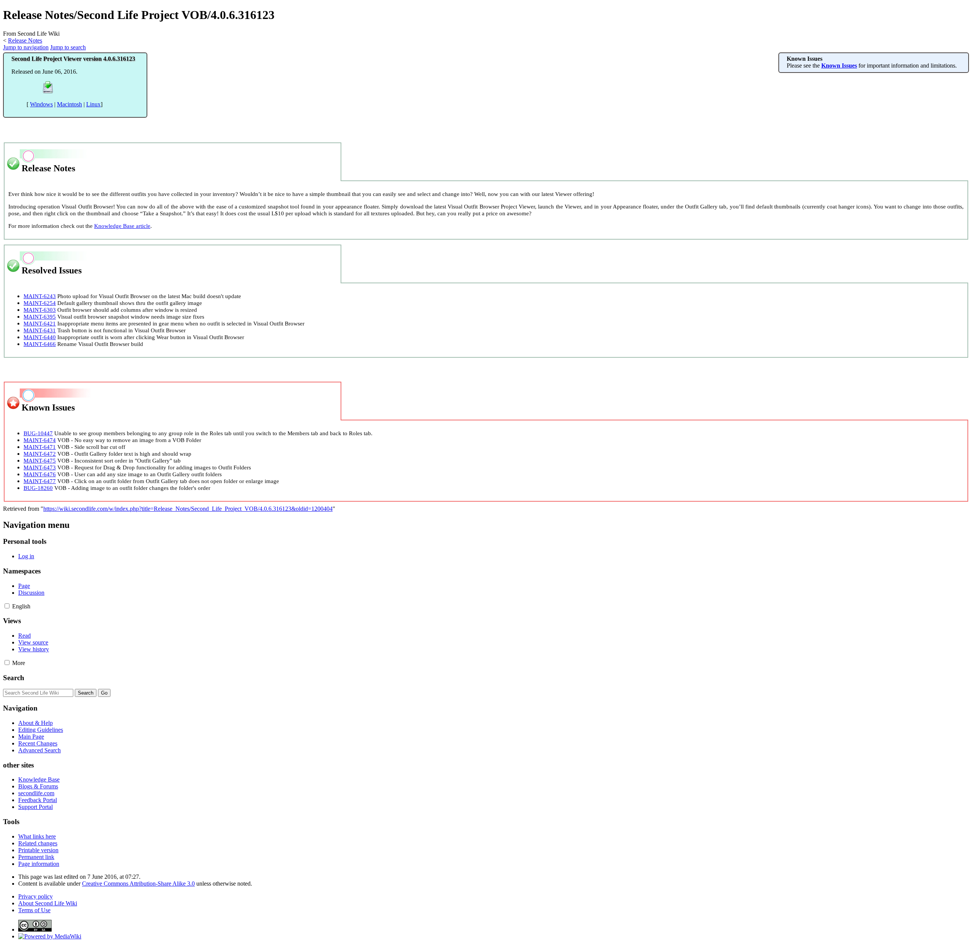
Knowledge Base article (122, 226)
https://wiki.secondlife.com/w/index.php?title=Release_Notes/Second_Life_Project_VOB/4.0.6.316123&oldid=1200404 (188, 508)
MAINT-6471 (40, 447)
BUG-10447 (38, 433)
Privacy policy (35, 896)
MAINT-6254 (40, 303)
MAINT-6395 (40, 316)
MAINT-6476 (40, 474)
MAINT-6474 (40, 440)
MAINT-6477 (40, 481)
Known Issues (839, 65)
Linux (93, 104)
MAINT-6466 (40, 344)
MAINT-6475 (40, 460)
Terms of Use (34, 910)
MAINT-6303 (40, 309)
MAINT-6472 (40, 453)
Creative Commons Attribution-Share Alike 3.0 (138, 883)
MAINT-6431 (40, 330)
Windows (41, 104)
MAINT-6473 (40, 467)
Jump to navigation (26, 47)
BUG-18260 (38, 488)
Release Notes (25, 40)
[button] (7, 605)
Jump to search (68, 47)
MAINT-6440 (40, 337)
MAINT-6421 (40, 323)
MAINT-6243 (40, 296)
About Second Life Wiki (47, 903)
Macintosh (69, 104)
